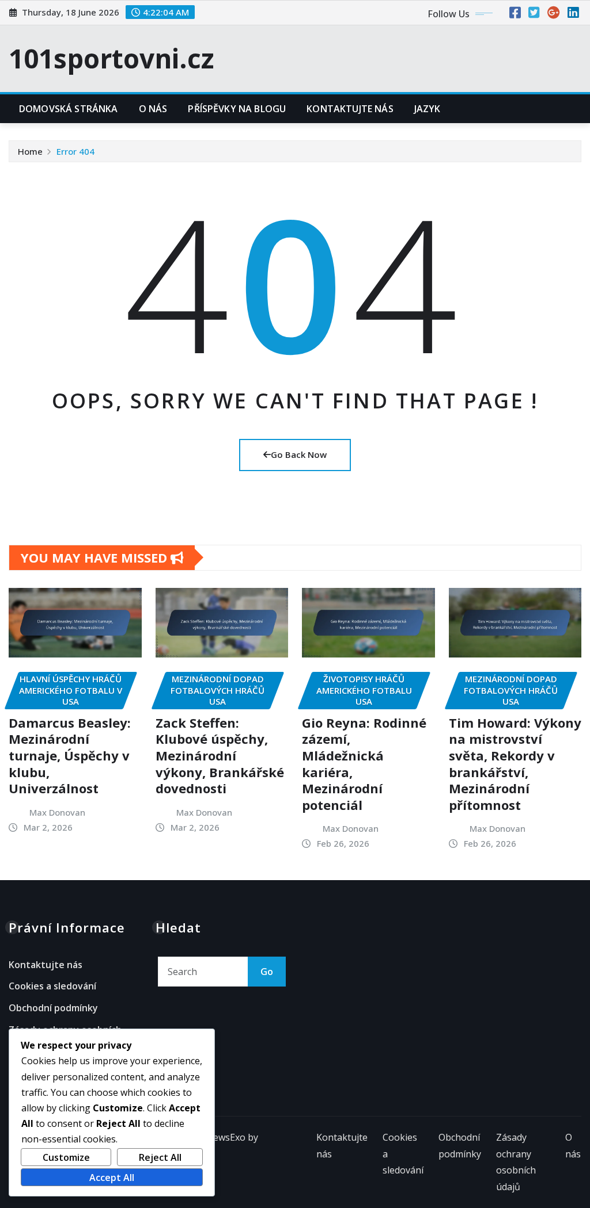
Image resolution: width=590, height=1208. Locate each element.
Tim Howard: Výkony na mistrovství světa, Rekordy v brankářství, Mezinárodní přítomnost (515, 763)
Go (266, 971)
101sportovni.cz (111, 58)
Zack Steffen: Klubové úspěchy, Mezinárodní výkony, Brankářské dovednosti (220, 755)
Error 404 (75, 151)
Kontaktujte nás (350, 108)
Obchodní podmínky (53, 1007)
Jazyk (427, 108)
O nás (153, 108)
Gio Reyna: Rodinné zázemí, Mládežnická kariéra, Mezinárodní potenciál (364, 763)
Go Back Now (299, 454)
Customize (66, 1157)
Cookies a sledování (52, 986)
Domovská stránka (68, 108)
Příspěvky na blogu (237, 108)
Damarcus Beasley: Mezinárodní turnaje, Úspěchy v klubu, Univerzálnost (70, 755)
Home (30, 151)
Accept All (111, 1177)
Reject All (160, 1157)
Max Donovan (57, 812)
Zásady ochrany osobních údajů (516, 1162)
